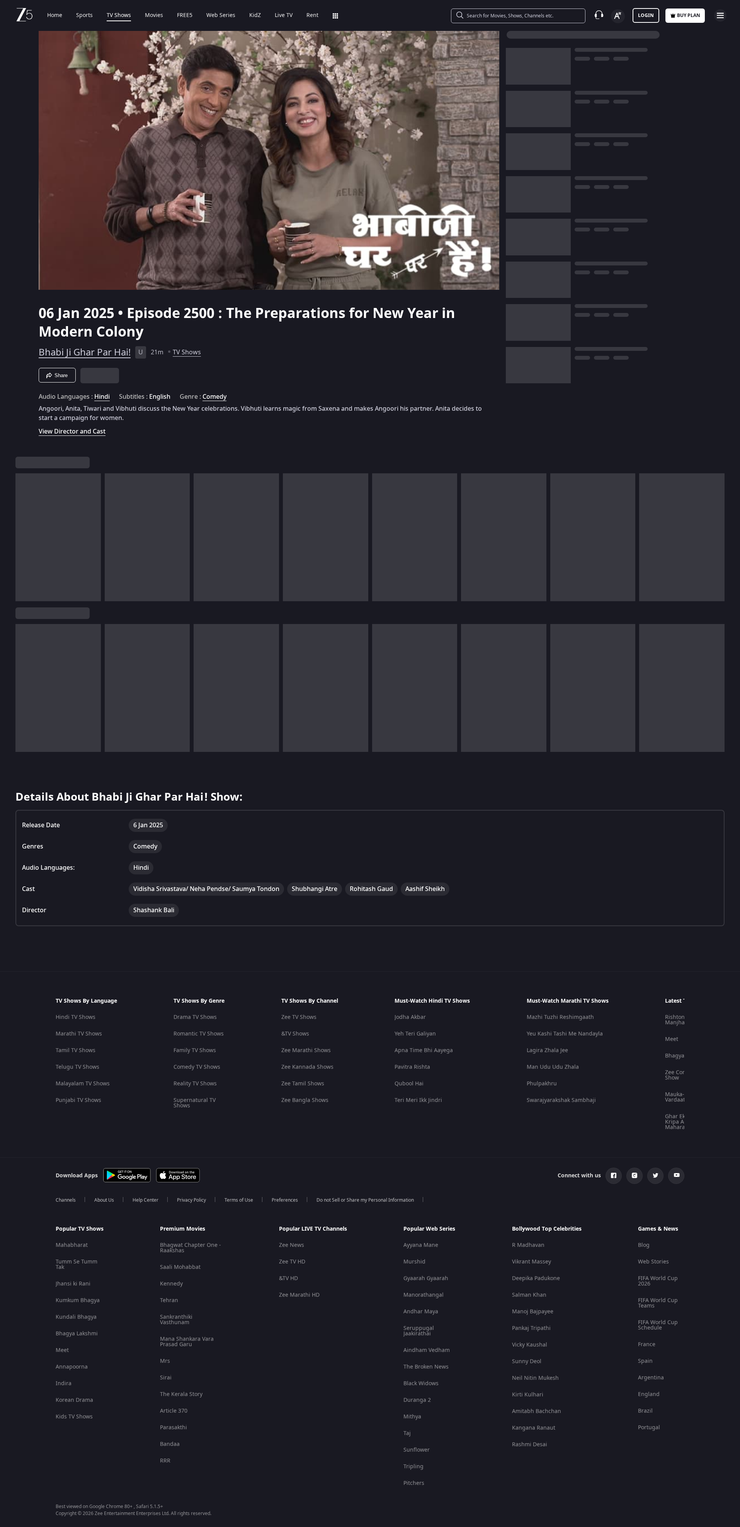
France (646, 1344)
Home (54, 15)
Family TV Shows (195, 1050)
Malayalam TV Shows (83, 1084)
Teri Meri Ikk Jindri (418, 1100)
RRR (165, 1461)
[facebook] (614, 1176)
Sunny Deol (526, 1361)
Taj (407, 1433)
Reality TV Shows (195, 1084)
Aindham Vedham (426, 1350)
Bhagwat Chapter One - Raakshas (190, 1248)
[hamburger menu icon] (720, 15)
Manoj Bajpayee (532, 1312)
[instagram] (634, 1176)
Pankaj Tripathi (531, 1328)
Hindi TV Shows (75, 1017)
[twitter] (655, 1176)
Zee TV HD (292, 1262)
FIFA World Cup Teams (658, 1303)
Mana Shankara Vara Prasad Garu (187, 1341)
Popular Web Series (429, 1229)
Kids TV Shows (74, 1417)
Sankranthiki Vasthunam (176, 1319)
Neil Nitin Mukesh (535, 1378)
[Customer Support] (599, 15)
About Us (104, 1200)
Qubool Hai (409, 1084)
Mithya (412, 1417)
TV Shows (119, 15)
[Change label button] (618, 16)
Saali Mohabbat (180, 1267)
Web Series (220, 15)
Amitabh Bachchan (536, 1411)
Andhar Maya (420, 1312)
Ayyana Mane (420, 1245)
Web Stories (653, 1262)
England (649, 1394)
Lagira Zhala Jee (547, 1050)
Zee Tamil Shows (302, 1084)
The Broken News (426, 1367)
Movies (154, 15)
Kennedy (171, 1284)
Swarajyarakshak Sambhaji (561, 1100)
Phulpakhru (542, 1084)
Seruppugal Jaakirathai (418, 1331)
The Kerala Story (181, 1394)
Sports (84, 15)
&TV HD (288, 1278)
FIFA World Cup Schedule (658, 1325)
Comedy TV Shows (197, 1067)
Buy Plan (688, 15)
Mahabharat (72, 1245)
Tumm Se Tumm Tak (76, 1264)
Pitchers (413, 1483)
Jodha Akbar (410, 1017)
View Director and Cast (72, 431)
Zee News (291, 1245)
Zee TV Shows (298, 1017)
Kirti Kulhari (527, 1395)
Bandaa (170, 1444)
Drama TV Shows (195, 1017)
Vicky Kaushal (529, 1345)
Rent (312, 15)
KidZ (255, 15)
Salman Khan (529, 1295)
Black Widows (421, 1383)
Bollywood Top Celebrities (547, 1229)
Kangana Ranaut (533, 1428)
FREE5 (184, 15)
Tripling (413, 1466)
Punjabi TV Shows (78, 1100)
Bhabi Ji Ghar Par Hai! (85, 352)
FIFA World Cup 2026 (658, 1281)
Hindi (102, 397)
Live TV (284, 15)
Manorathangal (423, 1295)
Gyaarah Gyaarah (425, 1278)
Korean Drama (74, 1400)
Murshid (414, 1262)
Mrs (165, 1361)
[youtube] (676, 1176)
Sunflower (416, 1450)
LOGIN (646, 15)
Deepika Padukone (536, 1278)
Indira (63, 1383)
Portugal (649, 1427)
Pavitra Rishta (412, 1067)
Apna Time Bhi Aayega (424, 1050)
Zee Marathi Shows (306, 1050)
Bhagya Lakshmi (77, 1334)
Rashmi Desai (529, 1444)
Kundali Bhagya (76, 1317)
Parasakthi (173, 1427)
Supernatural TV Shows (195, 1103)
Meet (671, 1039)
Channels (66, 1200)
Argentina (651, 1378)
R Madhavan (528, 1245)
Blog (644, 1245)
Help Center (145, 1200)
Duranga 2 (417, 1400)
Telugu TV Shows (77, 1067)
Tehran (169, 1300)
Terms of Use (239, 1200)
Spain (645, 1361)
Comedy (214, 397)
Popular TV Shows (80, 1229)
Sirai (166, 1378)
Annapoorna (72, 1367)
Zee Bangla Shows (304, 1100)
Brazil (645, 1411)
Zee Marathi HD (299, 1295)
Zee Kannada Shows (307, 1067)
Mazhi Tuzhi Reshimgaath (560, 1017)
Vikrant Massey (531, 1262)
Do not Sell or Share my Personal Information (365, 1200)
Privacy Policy (191, 1200)
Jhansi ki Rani (73, 1284)
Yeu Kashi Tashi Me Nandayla (565, 1034)
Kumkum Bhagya (78, 1300)
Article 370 (173, 1411)
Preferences (285, 1200)
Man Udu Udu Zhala (553, 1067)
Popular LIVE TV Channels (313, 1229)
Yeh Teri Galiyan (415, 1034)
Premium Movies (182, 1229)
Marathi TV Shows (79, 1034)
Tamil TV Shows (75, 1050)
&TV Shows (295, 1034)
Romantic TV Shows (199, 1034)
